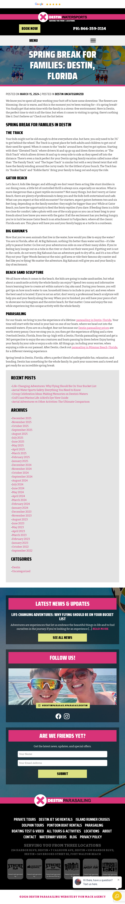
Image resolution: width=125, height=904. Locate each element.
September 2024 (22, 476)
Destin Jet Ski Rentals (56, 819)
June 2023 (18, 523)
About (107, 831)
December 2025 (21, 418)
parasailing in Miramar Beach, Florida (94, 347)
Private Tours (25, 819)
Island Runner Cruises (93, 819)
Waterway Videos (53, 837)
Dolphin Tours (33, 825)
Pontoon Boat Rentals (64, 825)
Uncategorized (74, 94)
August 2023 (20, 519)
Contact (29, 837)
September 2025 (22, 429)
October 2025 (20, 426)
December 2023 (21, 511)
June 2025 (18, 441)
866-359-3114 (93, 28)
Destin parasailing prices (93, 327)
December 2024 (21, 465)
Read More (100, 628)
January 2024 (20, 507)
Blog (73, 837)
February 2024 (21, 503)
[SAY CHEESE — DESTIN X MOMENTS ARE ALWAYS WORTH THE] (62, 686)
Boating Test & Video (28, 831)
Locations (91, 831)
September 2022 (22, 550)
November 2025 (22, 422)
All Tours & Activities (64, 831)
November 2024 (22, 468)
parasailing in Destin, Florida (93, 320)
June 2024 (18, 488)
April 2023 (18, 531)
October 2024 (20, 472)
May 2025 (18, 445)
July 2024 (17, 484)
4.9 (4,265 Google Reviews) (77, 4)
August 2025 (20, 433)
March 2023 (19, 535)
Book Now (30, 28)
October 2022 (20, 546)
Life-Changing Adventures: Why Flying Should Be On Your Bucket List (54, 386)
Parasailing (94, 825)
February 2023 (21, 539)
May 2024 (18, 492)
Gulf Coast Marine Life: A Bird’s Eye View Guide (40, 397)
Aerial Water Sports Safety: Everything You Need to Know (46, 390)
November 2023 (22, 515)
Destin (59, 94)
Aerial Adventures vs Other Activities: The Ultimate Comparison (51, 401)
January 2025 (20, 461)
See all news (62, 637)
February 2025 (21, 457)
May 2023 (18, 527)
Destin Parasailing (44, 896)
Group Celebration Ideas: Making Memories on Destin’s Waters (50, 393)
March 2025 (19, 453)
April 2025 (18, 449)
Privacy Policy (91, 837)
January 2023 (20, 542)
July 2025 (17, 437)
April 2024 (18, 496)
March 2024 (19, 500)
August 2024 (20, 480)
